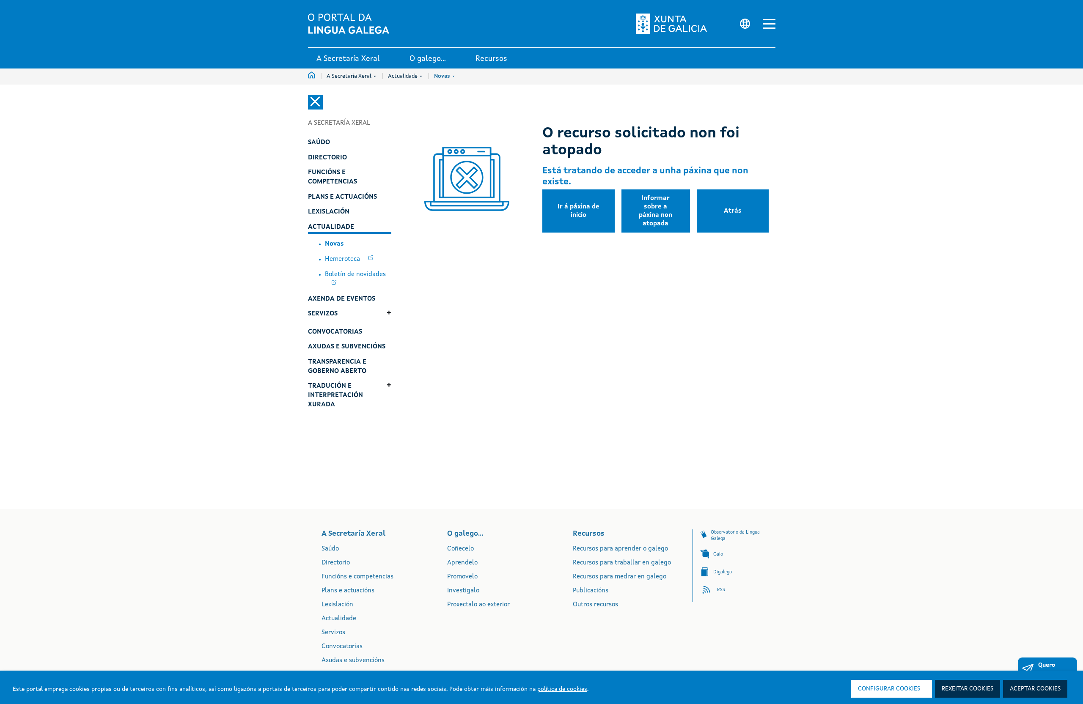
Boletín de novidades (355, 274)
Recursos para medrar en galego (619, 577)
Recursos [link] (491, 59)
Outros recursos (595, 605)
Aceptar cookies (1035, 689)
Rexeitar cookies (967, 689)
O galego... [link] (428, 59)
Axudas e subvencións (353, 660)
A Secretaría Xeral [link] (348, 59)
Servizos (333, 633)
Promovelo (462, 577)
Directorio (336, 563)
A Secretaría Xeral (350, 76)
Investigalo (463, 591)
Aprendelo (462, 563)
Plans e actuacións (348, 591)
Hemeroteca (343, 259)
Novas (442, 76)
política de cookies (562, 689)
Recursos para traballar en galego (622, 563)
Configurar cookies (889, 689)
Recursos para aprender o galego (620, 549)
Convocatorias (342, 647)
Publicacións (590, 591)
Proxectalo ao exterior (478, 605)
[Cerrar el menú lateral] (315, 102)
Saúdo (330, 549)
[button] (769, 24)
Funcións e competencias (357, 577)
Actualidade (403, 76)
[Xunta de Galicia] (674, 24)
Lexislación (337, 605)
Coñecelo (460, 549)
